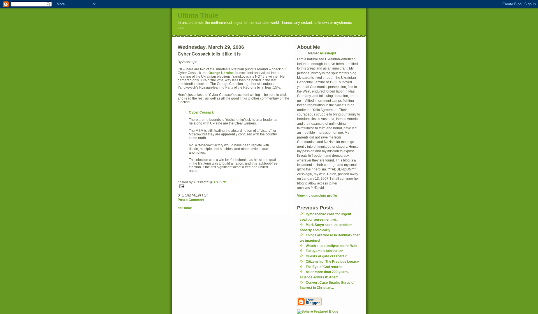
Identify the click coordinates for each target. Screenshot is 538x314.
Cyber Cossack (201, 112)
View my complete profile (317, 195)
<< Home (185, 208)
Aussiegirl (328, 53)
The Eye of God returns (324, 267)
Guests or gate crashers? (326, 256)
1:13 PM (220, 182)
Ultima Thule (198, 15)
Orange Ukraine (221, 73)
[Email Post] (234, 186)
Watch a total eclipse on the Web (331, 246)
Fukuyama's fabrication (324, 251)
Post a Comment (191, 200)
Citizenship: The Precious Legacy (332, 261)
